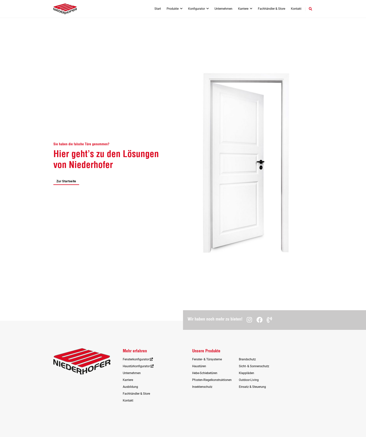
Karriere (128, 380)
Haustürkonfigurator (137, 366)
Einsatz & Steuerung (252, 387)
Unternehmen (132, 373)
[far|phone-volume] (269, 320)
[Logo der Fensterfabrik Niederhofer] (65, 8)
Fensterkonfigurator (136, 359)
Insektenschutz (202, 387)
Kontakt (128, 400)
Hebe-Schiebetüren (204, 373)
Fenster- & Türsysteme (207, 359)
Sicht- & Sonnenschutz (254, 366)
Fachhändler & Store (136, 393)
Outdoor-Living (249, 380)
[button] (181, 8)
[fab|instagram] (249, 320)
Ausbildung (130, 387)
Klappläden (246, 373)
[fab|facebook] (259, 320)
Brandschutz (247, 359)
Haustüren (199, 366)
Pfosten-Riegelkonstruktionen (212, 380)
